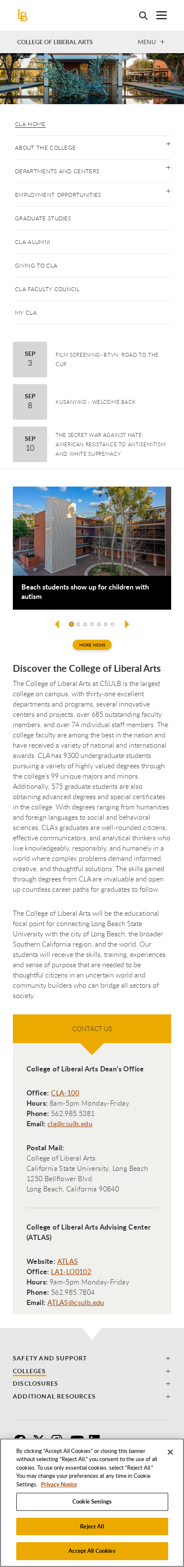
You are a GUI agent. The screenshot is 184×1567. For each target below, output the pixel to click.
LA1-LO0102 (71, 1271)
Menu (147, 41)
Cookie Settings (92, 1501)
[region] (92, 1502)
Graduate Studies (43, 218)
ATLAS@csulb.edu (75, 1302)
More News (92, 645)
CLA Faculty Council (47, 289)
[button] (168, 143)
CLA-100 (65, 1093)
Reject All (92, 1526)
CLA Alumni (32, 242)
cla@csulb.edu (69, 1123)
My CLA (26, 312)
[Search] (139, 15)
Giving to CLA (36, 265)
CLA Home (30, 124)
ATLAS (67, 1261)
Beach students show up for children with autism (85, 591)
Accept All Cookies (91, 1551)
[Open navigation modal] (157, 15)
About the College (45, 147)
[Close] (170, 1452)
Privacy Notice (59, 1484)
